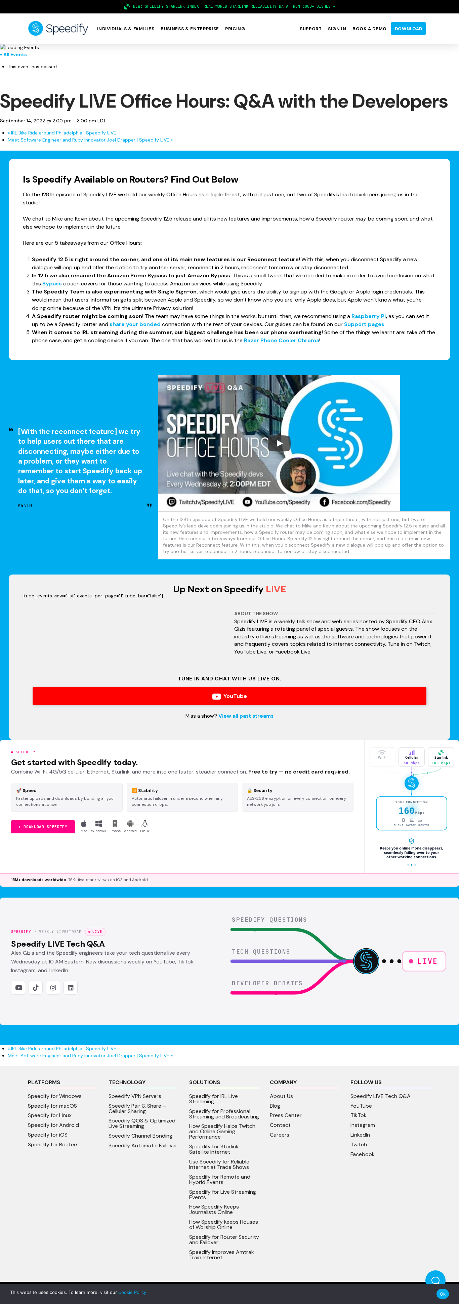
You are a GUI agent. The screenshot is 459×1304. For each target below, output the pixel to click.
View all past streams (246, 716)
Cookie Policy (132, 1292)
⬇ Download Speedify (43, 826)
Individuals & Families (126, 29)
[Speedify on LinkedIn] (71, 988)
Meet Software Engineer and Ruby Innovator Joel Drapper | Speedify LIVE (90, 140)
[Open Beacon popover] (435, 1280)
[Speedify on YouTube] (18, 988)
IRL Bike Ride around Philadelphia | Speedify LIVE (62, 133)
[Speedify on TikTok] (36, 988)
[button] (126, 29)
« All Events (13, 54)
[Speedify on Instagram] (53, 988)
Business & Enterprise (190, 29)
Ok (443, 1294)
